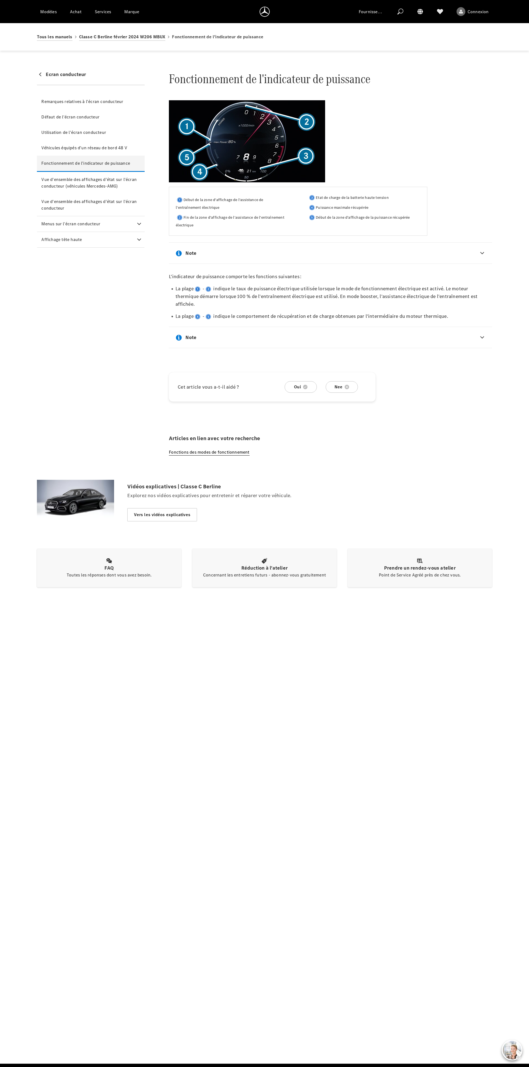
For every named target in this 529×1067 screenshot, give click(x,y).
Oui (297, 387)
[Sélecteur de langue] (420, 11)
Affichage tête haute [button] (61, 239)
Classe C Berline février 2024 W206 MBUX (122, 37)
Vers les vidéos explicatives (162, 515)
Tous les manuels (54, 37)
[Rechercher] (400, 11)
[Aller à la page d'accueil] (264, 11)
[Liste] (440, 11)
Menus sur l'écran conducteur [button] (70, 224)
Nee (338, 387)
